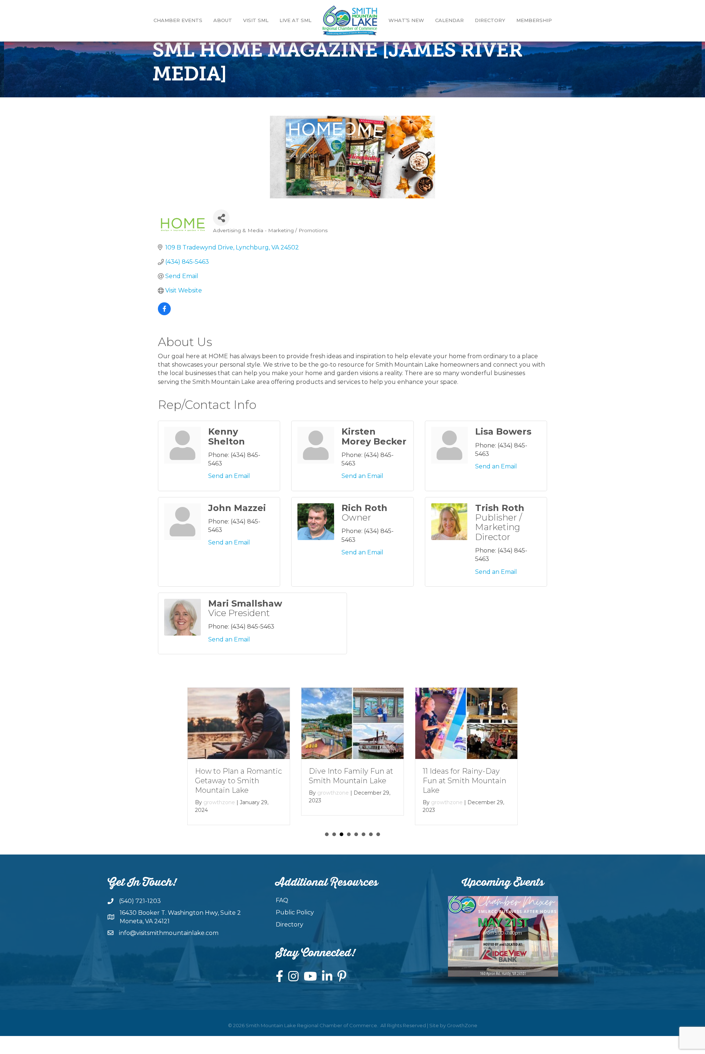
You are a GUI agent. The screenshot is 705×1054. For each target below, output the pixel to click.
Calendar (449, 20)
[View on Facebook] (164, 313)
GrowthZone (462, 1025)
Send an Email (229, 475)
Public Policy (295, 912)
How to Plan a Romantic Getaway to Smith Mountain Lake (238, 781)
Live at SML (295, 20)
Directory (490, 20)
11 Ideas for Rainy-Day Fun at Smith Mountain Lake (464, 781)
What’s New (406, 20)
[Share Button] (221, 217)
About (222, 20)
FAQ (282, 900)
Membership (534, 20)
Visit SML (255, 20)
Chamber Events (177, 20)
